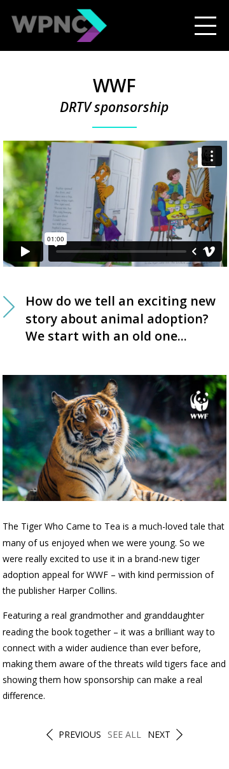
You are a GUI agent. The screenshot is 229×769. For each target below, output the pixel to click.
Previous (80, 734)
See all (124, 734)
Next (159, 734)
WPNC (59, 25)
